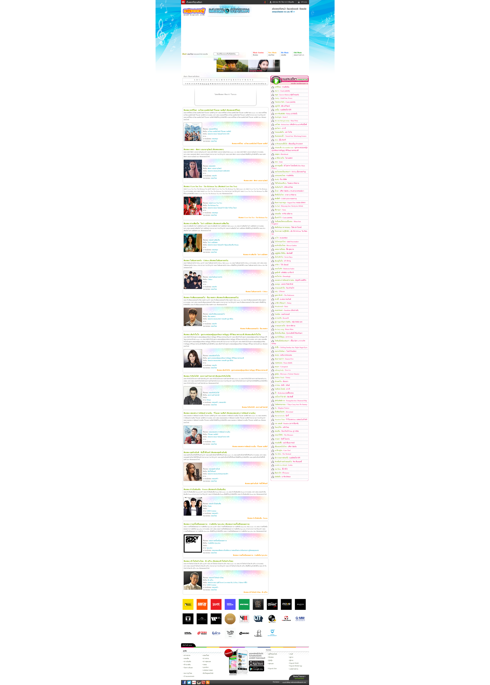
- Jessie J (281, 117)
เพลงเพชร (212, 166)
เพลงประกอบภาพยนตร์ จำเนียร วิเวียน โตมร (222, 208)
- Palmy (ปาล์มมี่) (285, 114)
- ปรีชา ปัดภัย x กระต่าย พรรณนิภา (289, 191)
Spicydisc (209, 548)
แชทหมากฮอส (276, 647)
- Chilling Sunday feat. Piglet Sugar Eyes (290, 347)
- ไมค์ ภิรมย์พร (285, 351)
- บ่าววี (280, 128)
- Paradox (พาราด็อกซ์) (286, 423)
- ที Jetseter (281, 473)
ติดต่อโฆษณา (299, 677)
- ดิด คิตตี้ (283, 253)
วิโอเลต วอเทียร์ (213, 434)
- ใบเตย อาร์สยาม (286, 183)
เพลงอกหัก (222, 402)
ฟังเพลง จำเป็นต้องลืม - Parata (257, 518)
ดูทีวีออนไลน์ (272, 654)
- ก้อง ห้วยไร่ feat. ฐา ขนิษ (286, 431)
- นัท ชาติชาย (284, 326)
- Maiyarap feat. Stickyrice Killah (288, 206)
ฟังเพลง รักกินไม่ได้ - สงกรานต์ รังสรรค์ (254, 407)
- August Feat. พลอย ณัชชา (290, 203)
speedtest (206, 667)
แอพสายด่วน (294, 669)
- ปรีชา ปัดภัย (285, 447)
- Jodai (278, 162)
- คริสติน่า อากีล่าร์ (284, 272)
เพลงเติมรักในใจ (214, 356)
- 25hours (279, 291)
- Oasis (281, 306)
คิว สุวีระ (210, 580)
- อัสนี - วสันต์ (282, 385)
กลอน (264, 647)
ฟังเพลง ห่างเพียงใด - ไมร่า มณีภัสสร (255, 254)
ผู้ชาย (291, 660)
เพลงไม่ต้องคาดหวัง (215, 277)
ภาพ (200, 647)
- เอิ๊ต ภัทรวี (280, 140)
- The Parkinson (284, 295)
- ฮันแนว (281, 381)
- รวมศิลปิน (281, 87)
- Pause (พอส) (283, 363)
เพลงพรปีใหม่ (213, 129)
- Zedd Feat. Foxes (283, 98)
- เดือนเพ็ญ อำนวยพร (288, 144)
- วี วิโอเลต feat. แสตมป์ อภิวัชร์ (290, 419)
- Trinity (282, 377)
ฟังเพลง (271, 657)
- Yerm (280, 210)
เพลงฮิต (186, 658)
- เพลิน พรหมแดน (283, 355)
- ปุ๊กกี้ (281, 416)
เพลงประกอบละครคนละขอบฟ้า (218, 474)
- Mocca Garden (285, 245)
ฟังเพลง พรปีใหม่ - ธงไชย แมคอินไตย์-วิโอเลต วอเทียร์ (249, 143)
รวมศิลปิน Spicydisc (214, 543)
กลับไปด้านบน (187, 645)
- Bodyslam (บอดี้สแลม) (284, 393)
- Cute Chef (282, 450)
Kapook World (294, 663)
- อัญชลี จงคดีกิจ (290, 280)
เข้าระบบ (304, 2)
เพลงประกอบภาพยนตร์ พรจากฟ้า (219, 134)
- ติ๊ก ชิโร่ (280, 469)
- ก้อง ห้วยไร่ (284, 288)
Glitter (302, 647)
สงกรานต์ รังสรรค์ (213, 395)
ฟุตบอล (270, 663)
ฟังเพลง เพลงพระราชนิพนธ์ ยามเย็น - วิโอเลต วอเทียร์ (249, 446)
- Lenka (283, 465)
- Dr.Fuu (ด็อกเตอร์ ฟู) (290, 172)
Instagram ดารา (251, 647)
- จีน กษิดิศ (280, 179)
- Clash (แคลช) (282, 91)
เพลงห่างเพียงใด (214, 240)
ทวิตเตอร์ (238, 647)
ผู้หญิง (270, 660)
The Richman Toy (213, 205)
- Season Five (283, 359)
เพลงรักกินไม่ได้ (214, 393)
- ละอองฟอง (280, 238)
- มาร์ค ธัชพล (282, 477)
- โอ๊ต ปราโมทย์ (288, 227)
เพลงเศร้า (215, 402)
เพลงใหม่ (206, 655)
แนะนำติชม (287, 682)
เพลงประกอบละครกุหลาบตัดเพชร (219, 171)
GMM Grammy (211, 511)
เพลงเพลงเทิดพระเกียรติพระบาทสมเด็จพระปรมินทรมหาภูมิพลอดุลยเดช (235, 550)
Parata (209, 506)
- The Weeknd (282, 454)
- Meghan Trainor (281, 408)
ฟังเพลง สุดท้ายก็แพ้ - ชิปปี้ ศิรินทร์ (256, 483)
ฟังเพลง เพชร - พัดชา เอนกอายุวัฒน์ (255, 180)
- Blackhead (281, 154)
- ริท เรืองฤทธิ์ (288, 462)
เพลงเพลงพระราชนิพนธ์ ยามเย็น (219, 432)
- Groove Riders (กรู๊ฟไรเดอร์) (286, 95)
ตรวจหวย (187, 655)
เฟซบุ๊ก (225, 647)
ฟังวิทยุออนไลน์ (208, 673)
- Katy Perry (286, 121)
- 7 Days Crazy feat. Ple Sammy (290, 404)
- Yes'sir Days (283, 257)
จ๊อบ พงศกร (211, 316)
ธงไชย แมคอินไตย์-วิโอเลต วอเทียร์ (219, 131)
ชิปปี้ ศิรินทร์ (212, 471)
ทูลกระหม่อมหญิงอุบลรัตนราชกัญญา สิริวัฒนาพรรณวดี (226, 358)
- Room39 (281, 318)
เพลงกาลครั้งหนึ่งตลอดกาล (218, 541)
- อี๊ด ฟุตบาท (284, 249)
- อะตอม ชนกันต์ (282, 299)
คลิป (187, 647)
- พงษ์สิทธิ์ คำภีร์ (282, 110)
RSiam (209, 400)
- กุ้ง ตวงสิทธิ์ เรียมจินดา (288, 333)
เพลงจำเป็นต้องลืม (215, 504)
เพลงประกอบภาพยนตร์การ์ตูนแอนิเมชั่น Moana (223, 245)
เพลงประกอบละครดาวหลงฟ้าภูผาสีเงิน (220, 319)
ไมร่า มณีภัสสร (213, 242)
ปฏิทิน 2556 (213, 647)
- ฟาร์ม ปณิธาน (283, 214)
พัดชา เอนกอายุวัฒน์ (214, 168)
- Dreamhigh (282, 276)
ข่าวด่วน (206, 658)
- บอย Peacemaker (286, 242)
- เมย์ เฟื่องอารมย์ (284, 443)
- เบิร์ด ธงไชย (283, 187)
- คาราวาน (283, 337)
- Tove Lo (282, 370)
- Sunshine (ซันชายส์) (286, 310)
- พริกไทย (281, 427)
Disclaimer (276, 682)
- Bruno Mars (283, 329)
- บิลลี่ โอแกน (282, 439)
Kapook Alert (272, 668)
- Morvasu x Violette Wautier (286, 374)
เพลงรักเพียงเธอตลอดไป (217, 314)
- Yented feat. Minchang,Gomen (290, 136)
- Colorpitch (281, 367)
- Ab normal (283, 412)
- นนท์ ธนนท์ (282, 314)
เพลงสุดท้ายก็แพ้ (214, 469)
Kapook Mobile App (296, 666)
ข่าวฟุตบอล (207, 661)
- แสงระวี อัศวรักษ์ (283, 284)
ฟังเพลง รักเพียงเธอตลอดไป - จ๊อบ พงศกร (253, 328)
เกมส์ (291, 654)
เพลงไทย (220, 71)
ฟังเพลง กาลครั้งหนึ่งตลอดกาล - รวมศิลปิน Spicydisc (250, 555)
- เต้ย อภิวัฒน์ (282, 106)
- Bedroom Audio (284, 269)
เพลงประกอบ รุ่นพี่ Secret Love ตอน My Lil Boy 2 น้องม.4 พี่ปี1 (227, 582)
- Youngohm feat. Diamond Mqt (290, 401)
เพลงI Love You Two (215, 203)
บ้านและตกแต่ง (189, 676)
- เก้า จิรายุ (282, 261)
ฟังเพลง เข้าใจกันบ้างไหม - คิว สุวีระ (255, 592)
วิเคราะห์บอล (188, 668)
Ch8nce (210, 279)
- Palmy (282, 303)
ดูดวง (291, 657)
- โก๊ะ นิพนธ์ (281, 265)
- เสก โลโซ (283, 132)
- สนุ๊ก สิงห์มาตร (288, 322)
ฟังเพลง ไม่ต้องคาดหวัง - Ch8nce (256, 291)
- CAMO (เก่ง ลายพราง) (285, 199)
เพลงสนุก (215, 139)
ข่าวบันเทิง (187, 661)
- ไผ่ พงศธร (283, 158)
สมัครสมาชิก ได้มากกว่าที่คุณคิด (283, 2)
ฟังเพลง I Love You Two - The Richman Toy (252, 217)
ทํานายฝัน (187, 664)
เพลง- (214, 442)
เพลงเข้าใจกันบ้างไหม (216, 578)
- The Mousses (283, 435)
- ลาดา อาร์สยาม (285, 195)
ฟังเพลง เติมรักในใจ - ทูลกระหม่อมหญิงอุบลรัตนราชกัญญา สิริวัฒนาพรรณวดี (242, 370)
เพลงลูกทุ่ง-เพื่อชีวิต (255, 71)
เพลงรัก (214, 176)
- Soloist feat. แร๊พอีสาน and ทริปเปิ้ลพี (290, 124)
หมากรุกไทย (289, 647)
